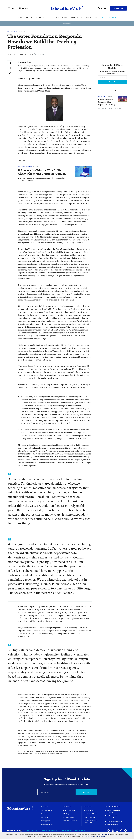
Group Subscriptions (90, 817)
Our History (44, 814)
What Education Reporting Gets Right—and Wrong (106, 102)
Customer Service (68, 817)
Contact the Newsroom (70, 820)
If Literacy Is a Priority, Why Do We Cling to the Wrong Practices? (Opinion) (42, 172)
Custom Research (111, 824)
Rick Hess (101, 108)
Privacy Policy (80, 831)
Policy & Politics (39, 17)
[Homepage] (67, 8)
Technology (76, 17)
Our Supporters (46, 820)
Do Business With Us (112, 806)
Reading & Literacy (25, 166)
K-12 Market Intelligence (113, 821)
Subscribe (118, 8)
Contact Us (67, 806)
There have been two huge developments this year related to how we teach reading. (41, 179)
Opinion (88, 17)
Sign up (86, 792)
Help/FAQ (66, 814)
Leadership (23, 17)
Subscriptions (88, 810)
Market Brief (108, 17)
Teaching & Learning (59, 17)
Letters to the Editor (69, 810)
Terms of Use (67, 831)
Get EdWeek (88, 806)
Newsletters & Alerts (90, 814)
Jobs (97, 17)
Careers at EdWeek (47, 824)
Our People (44, 817)
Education (12, 31)
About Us (44, 806)
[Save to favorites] (9, 67)
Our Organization (46, 810)
